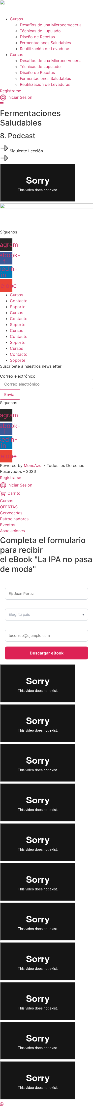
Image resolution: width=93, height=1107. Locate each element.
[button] (21, 150)
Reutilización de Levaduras (45, 48)
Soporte (17, 306)
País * (10, 605)
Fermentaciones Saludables (45, 42)
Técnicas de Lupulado (40, 30)
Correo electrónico (17, 376)
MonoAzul (33, 465)
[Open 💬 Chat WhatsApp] (1, 1104)
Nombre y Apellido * (22, 584)
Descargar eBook (46, 653)
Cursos (16, 18)
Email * (11, 626)
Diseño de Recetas (37, 36)
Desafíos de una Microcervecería (51, 24)
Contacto (19, 300)
